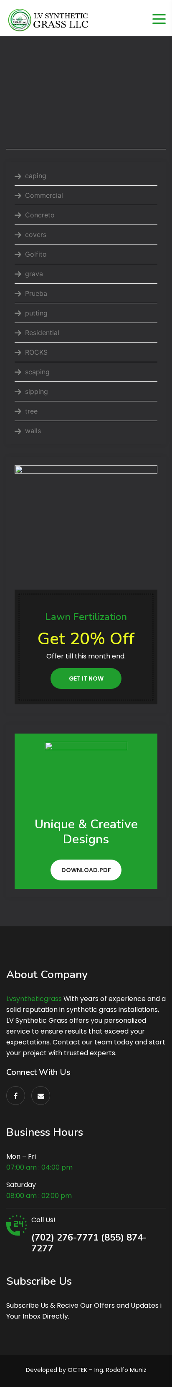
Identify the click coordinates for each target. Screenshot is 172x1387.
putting (36, 313)
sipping (36, 391)
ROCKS (36, 352)
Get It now (86, 678)
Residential (42, 332)
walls (33, 430)
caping (35, 175)
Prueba (36, 293)
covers (35, 234)
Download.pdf (86, 870)
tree (31, 411)
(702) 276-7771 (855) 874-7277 (89, 1243)
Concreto (40, 215)
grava (34, 274)
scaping (37, 372)
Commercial (44, 195)
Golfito (36, 254)
